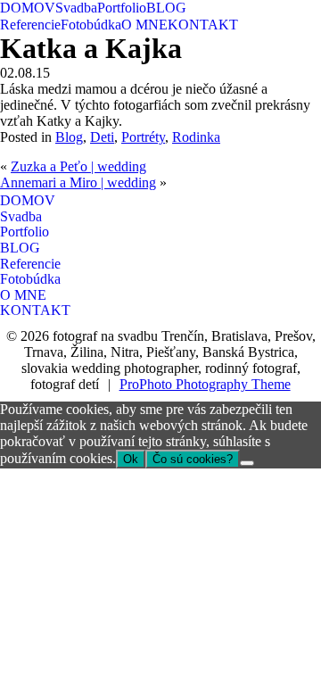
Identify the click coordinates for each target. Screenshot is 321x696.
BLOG (166, 7)
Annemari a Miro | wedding (78, 182)
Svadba (76, 7)
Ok (130, 459)
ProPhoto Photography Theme (205, 384)
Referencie (30, 24)
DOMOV (27, 7)
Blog (69, 137)
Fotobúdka (91, 24)
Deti (102, 137)
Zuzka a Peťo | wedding (78, 166)
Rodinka (196, 137)
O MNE (144, 24)
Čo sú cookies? (192, 459)
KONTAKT (203, 24)
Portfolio (121, 7)
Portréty (143, 137)
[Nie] (247, 463)
